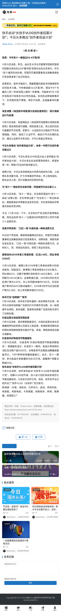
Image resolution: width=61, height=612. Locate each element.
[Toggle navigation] (57, 12)
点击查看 (23, 5)
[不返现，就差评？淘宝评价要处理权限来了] (16, 495)
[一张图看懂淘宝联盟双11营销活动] (16, 529)
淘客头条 (10, 428)
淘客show (30, 598)
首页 (4, 19)
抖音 (4, 317)
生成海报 (10, 446)
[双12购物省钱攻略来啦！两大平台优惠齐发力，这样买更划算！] (45, 495)
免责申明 (44, 598)
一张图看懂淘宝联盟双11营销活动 (15, 542)
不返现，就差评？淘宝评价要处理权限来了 (16, 508)
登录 (6, 579)
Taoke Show (7, 44)
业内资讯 (41, 44)
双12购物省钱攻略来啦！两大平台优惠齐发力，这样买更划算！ (45, 508)
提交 (30, 583)
